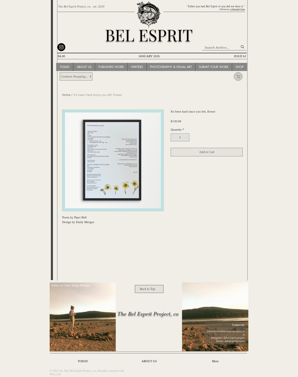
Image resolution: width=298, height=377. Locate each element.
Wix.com (55, 374)
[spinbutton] (180, 137)
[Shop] (238, 76)
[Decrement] (174, 137)
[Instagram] (61, 47)
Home (66, 95)
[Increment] (186, 137)
